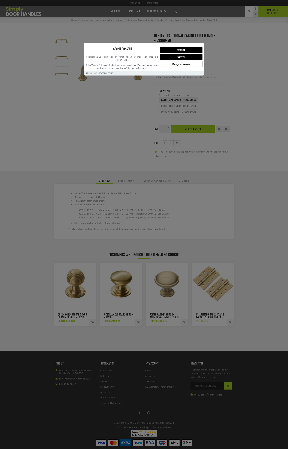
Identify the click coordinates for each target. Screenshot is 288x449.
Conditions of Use (105, 73)
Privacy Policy (91, 73)
